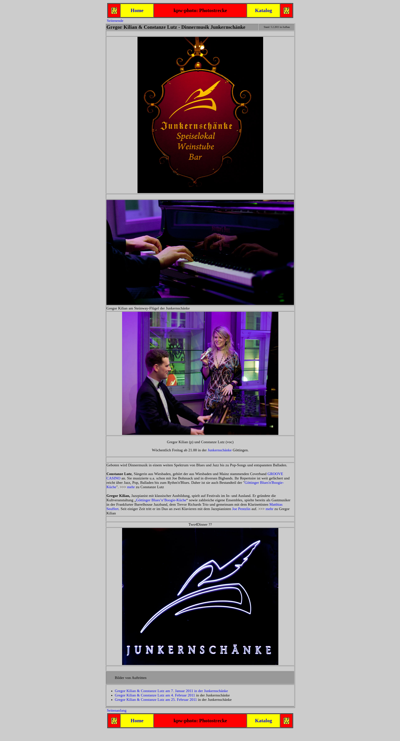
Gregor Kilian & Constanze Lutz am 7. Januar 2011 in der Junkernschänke (171, 691)
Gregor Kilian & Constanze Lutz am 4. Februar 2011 (155, 695)
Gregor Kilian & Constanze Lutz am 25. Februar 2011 (156, 699)
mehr (131, 487)
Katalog (263, 10)
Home (137, 10)
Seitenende (115, 21)
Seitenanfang (116, 710)
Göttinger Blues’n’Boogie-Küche (161, 500)
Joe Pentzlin (241, 509)
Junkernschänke (220, 450)
